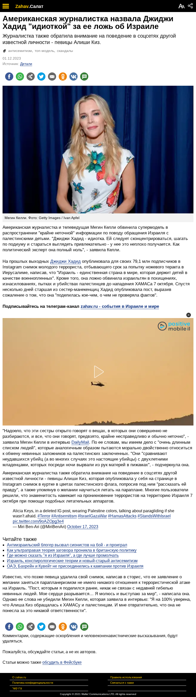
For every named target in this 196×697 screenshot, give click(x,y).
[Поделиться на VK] (73, 76)
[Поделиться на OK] (63, 76)
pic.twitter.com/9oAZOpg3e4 (38, 521)
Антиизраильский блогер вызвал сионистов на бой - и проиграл (67, 545)
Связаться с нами (122, 682)
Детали (26, 64)
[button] (188, 315)
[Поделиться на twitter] (41, 76)
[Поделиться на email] (52, 76)
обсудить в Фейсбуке (62, 662)
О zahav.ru (19, 677)
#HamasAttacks (122, 516)
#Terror (44, 516)
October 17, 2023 (82, 527)
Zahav (22, 6)
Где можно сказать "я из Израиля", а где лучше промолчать (63, 555)
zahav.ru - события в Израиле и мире (120, 306)
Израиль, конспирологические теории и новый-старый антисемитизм (72, 561)
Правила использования (126, 677)
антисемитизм (20, 51)
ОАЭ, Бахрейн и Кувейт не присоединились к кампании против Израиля (75, 566)
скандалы (65, 51)
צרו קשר (17, 688)
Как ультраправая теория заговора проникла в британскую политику (72, 550)
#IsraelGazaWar (92, 516)
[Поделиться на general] (31, 76)
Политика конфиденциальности (32, 682)
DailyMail (80, 442)
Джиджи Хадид (65, 261)
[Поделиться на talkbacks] (84, 76)
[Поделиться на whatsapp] (20, 76)
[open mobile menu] (6, 6)
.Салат (36, 6)
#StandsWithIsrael (154, 516)
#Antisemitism (64, 516)
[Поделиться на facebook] (9, 76)
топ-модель (44, 51)
